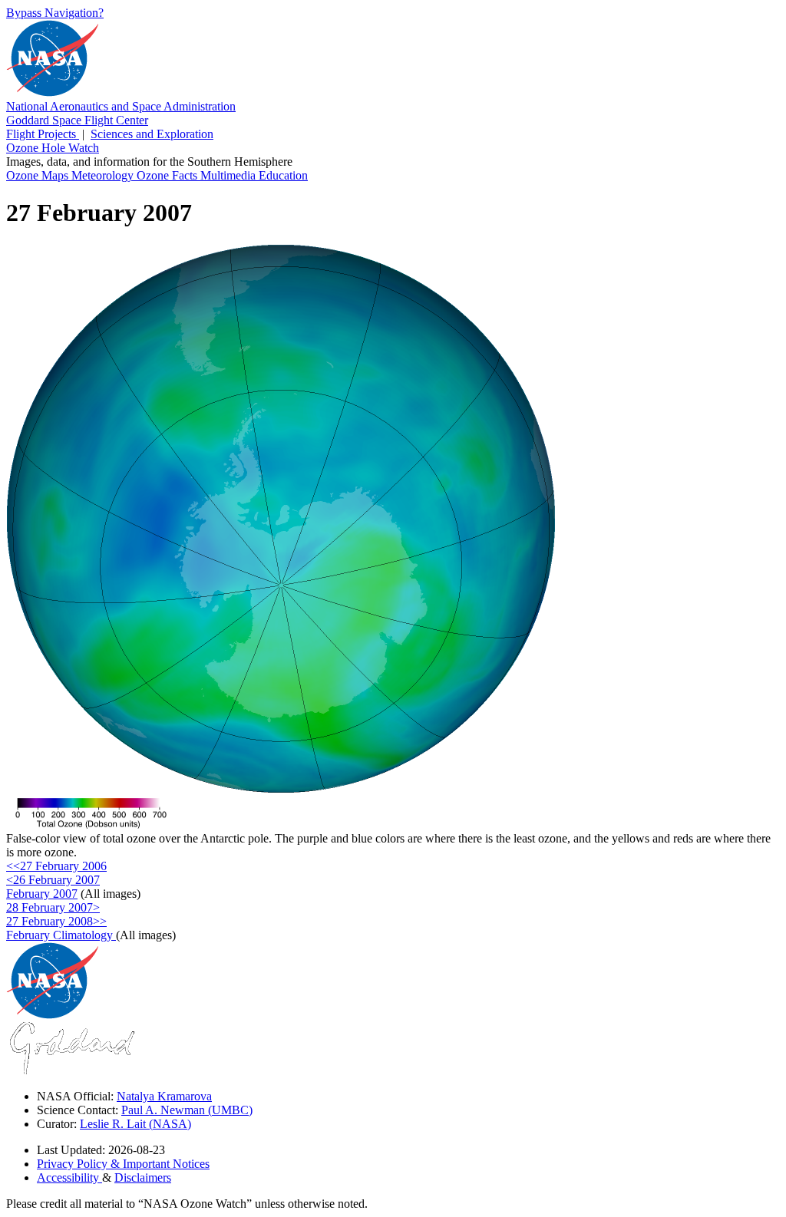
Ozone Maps (38, 175)
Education (283, 175)
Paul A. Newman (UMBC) (187, 1109)
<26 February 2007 (53, 879)
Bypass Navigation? (55, 12)
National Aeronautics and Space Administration (121, 106)
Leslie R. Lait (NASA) (135, 1123)
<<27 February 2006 (56, 865)
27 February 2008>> (56, 921)
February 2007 (42, 893)
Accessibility (69, 1177)
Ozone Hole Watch (52, 147)
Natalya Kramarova (164, 1096)
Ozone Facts (168, 175)
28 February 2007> (53, 907)
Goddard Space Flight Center (77, 120)
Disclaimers (142, 1177)
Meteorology (104, 175)
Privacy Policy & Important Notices (123, 1163)
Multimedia (229, 175)
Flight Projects (42, 133)
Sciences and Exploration (152, 133)
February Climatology (61, 935)
